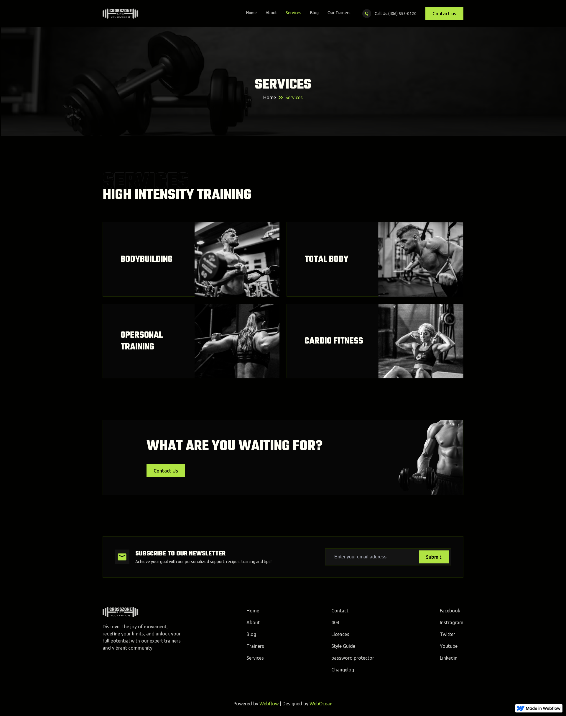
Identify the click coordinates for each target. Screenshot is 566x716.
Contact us (444, 13)
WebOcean (321, 703)
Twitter (447, 634)
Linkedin (449, 658)
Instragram (451, 622)
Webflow (269, 703)
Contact (339, 610)
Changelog (342, 669)
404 (335, 622)
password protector (352, 658)
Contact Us (166, 470)
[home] (121, 14)
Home (251, 13)
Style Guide (343, 646)
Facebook (450, 610)
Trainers (255, 646)
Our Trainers (339, 13)
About (271, 13)
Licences (340, 634)
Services (293, 13)
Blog (314, 13)
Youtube (449, 646)
